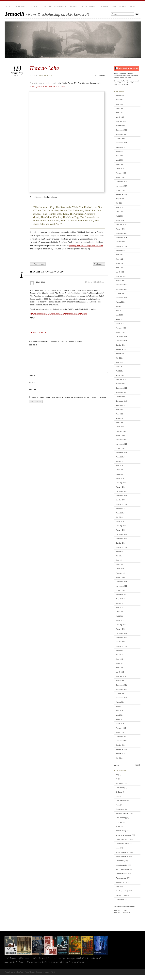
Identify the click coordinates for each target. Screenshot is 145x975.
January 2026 (120, 126)
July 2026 (119, 100)
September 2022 (121, 298)
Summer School (121, 895)
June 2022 (119, 311)
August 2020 (120, 405)
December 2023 (121, 233)
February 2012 (121, 676)
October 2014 (120, 543)
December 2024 (121, 181)
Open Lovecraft (89, 6)
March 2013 (120, 620)
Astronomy (119, 783)
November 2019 (121, 444)
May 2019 (119, 470)
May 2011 (119, 715)
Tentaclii (14, 14)
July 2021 (119, 358)
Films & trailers (121, 800)
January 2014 (120, 577)
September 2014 (121, 547)
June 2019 (119, 465)
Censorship (120, 787)
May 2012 (119, 663)
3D (117, 775)
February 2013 (121, 625)
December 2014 (121, 534)
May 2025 (119, 160)
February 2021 (121, 379)
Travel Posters (118, 6)
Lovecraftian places (122, 843)
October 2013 (120, 590)
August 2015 (120, 513)
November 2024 (121, 186)
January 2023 (120, 280)
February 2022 (121, 328)
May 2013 (119, 612)
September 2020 (121, 401)
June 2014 (119, 560)
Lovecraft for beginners (54, 6)
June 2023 (119, 259)
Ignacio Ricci (50, 972)
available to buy (14, 961)
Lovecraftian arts (45, 76)
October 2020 (120, 396)
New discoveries (121, 865)
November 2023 (121, 237)
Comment (33, 345)
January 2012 (120, 680)
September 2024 (121, 194)
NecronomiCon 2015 (123, 856)
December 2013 (121, 581)
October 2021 (120, 345)
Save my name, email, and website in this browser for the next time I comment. (69, 397)
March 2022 (120, 323)
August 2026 (120, 95)
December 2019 (121, 440)
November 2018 (121, 495)
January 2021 (120, 384)
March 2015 (120, 521)
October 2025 (120, 138)
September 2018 (121, 504)
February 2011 (121, 728)
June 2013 (119, 607)
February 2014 (121, 573)
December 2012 (121, 633)
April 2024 (119, 216)
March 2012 (120, 672)
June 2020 (119, 414)
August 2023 (120, 250)
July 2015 (119, 517)
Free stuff (34, 6)
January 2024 (120, 229)
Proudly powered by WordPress (17, 972)
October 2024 (120, 190)
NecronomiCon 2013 (123, 852)
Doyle (118, 796)
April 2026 (119, 113)
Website (32, 390)
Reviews (104, 6)
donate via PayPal (122, 81)
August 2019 (120, 457)
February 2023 (121, 276)
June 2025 (119, 156)
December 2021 (121, 336)
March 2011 (120, 723)
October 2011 (120, 693)
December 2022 (121, 285)
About (8, 6)
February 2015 (121, 526)
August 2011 (120, 702)
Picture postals (121, 878)
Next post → (99, 264)
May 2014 (119, 564)
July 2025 (119, 151)
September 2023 (121, 246)
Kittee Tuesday (121, 831)
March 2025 (120, 169)
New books (120, 861)
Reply (32, 318)
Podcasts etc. (120, 882)
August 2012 (120, 650)
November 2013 (121, 586)
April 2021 (119, 371)
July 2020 (119, 410)
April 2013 (119, 616)
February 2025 (121, 173)
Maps (118, 848)
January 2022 (120, 332)
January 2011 (120, 732)
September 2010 (121, 749)
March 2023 (120, 272)
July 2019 (119, 461)
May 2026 (119, 108)
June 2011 (119, 711)
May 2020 (119, 418)
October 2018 (120, 500)
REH (117, 886)
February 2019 (121, 483)
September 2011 (121, 698)
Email (32, 383)
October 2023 (120, 242)
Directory (20, 6)
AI (116, 779)
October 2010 (120, 745)
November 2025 (121, 134)
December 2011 (121, 685)
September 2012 (121, 646)
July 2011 (119, 706)
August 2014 (120, 551)
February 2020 (121, 431)
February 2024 (121, 224)
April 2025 (119, 164)
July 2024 (119, 203)
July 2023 (119, 255)
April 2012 (119, 668)
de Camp (119, 792)
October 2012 (120, 642)
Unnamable (120, 899)
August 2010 (120, 754)
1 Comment (100, 76)
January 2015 (120, 530)
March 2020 (120, 427)
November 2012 (121, 637)
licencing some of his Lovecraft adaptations (47, 86)
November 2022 (121, 289)
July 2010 (119, 758)
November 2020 (121, 392)
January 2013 (120, 629)
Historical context (122, 813)
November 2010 (121, 741)
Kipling (118, 826)
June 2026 (119, 104)
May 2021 (119, 366)
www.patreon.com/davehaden (123, 75)
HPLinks (119, 822)
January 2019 (120, 487)
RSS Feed (117, 910)
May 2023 (119, 263)
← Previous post (37, 264)
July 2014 (119, 556)
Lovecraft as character (124, 835)
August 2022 (120, 302)
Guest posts (120, 809)
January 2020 (120, 435)
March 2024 (120, 220)
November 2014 (121, 538)
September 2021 (121, 349)
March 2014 (120, 569)
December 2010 (121, 736)
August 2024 (120, 199)
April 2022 (119, 319)
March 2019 (120, 478)
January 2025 (120, 177)
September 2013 (121, 594)
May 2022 (119, 315)
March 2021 (120, 375)
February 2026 (121, 121)
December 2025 (121, 130)
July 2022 (119, 306)
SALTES (132, 6)
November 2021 (121, 341)
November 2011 (121, 689)
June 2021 (119, 362)
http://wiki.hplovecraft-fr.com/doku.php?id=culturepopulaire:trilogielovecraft (58, 313)
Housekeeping (121, 818)
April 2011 (119, 719)
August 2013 (120, 599)
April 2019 (119, 474)
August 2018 (120, 508)
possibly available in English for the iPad (86, 245)
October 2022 (120, 293)
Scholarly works (121, 891)
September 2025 (121, 143)
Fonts (118, 805)
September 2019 (121, 452)
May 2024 (119, 212)
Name (32, 376)
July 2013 (119, 603)
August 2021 (120, 354)
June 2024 (119, 207)
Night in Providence (122, 869)
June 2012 (119, 659)
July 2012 (119, 655)
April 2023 (119, 268)
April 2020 (119, 422)
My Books (74, 6)
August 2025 (120, 147)
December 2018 (121, 491)
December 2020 (121, 388)
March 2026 (120, 117)
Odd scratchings (121, 874)
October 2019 (120, 448)
